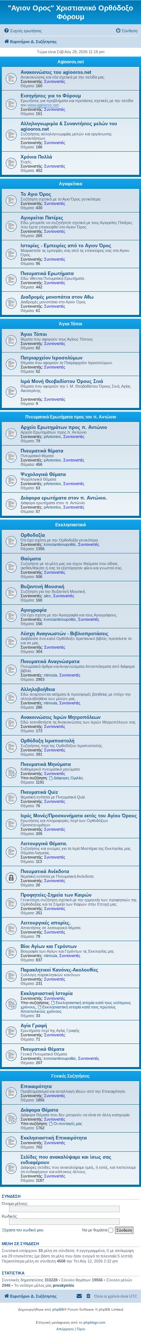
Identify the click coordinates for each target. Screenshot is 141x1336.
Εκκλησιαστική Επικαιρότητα (54, 1138)
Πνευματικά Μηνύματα (46, 764)
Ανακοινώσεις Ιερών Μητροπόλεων (61, 717)
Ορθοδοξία (33, 535)
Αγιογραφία (34, 610)
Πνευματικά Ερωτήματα (47, 273)
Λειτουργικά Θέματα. (44, 843)
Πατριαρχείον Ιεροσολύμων (51, 358)
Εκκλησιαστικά (70, 524)
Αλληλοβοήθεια (38, 689)
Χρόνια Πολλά (36, 157)
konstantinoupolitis (60, 544)
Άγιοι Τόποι (70, 323)
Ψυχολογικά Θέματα (43, 474)
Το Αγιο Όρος (36, 194)
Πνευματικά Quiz (39, 792)
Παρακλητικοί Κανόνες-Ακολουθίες (59, 970)
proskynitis (63, 1285)
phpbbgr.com (94, 1322)
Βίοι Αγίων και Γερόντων (49, 946)
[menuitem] (23, 30)
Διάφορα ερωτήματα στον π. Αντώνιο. (64, 498)
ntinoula (50, 675)
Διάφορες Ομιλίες (68, 778)
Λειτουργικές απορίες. (46, 923)
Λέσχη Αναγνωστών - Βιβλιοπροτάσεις (64, 633)
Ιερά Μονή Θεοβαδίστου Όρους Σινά (62, 381)
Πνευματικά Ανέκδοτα (45, 871)
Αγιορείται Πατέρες (42, 217)
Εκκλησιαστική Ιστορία (47, 993)
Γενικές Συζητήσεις (70, 1076)
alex (47, 596)
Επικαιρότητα (36, 1086)
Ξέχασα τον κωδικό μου (22, 1230)
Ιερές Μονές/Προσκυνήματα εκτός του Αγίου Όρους (79, 815)
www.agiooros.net (43, 105)
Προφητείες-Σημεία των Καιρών (56, 895)
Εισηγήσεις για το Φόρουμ (51, 95)
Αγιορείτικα (70, 183)
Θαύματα (31, 558)
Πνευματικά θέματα (42, 451)
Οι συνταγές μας (68, 1123)
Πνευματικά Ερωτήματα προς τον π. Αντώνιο (70, 417)
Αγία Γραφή (34, 1025)
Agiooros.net (70, 61)
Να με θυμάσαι (95, 1230)
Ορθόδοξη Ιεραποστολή (47, 740)
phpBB (58, 1309)
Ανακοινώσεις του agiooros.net (56, 72)
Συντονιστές (54, 81)
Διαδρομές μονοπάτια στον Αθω (57, 297)
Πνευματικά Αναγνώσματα (50, 661)
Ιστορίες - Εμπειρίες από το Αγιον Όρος (66, 245)
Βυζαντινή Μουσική (42, 586)
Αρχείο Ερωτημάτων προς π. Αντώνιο (64, 427)
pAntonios (52, 436)
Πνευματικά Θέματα (42, 1049)
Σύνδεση (11, 1196)
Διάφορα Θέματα (39, 1110)
